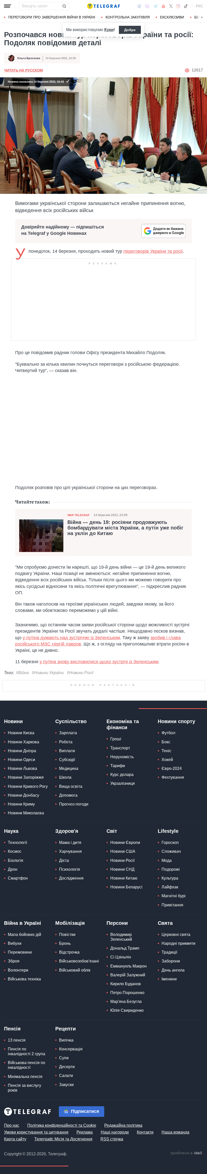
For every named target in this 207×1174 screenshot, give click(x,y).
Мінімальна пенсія (25, 1076)
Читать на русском (23, 70)
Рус (199, 6)
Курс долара (122, 774)
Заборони (171, 961)
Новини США (122, 851)
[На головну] (103, 6)
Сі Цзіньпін (120, 957)
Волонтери (18, 970)
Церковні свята (176, 934)
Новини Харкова (23, 742)
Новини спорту (176, 721)
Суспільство (71, 721)
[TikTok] (186, 6)
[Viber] (147, 6)
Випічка (66, 1040)
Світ (112, 831)
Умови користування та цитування (36, 1132)
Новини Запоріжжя (26, 777)
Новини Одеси (21, 759)
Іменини (169, 979)
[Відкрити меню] (7, 6)
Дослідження (71, 878)
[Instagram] (178, 6)
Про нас (11, 1125)
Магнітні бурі (174, 896)
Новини (13, 721)
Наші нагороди (115, 1132)
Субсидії (67, 759)
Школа (65, 777)
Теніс (166, 751)
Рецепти (65, 1028)
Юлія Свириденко (127, 1010)
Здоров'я (66, 831)
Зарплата (68, 733)
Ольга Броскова (28, 58)
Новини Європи (125, 842)
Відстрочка (69, 952)
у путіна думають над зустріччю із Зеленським (71, 637)
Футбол (168, 733)
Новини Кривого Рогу (28, 786)
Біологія (15, 860)
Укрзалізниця (122, 783)
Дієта (64, 860)
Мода (167, 860)
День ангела (173, 970)
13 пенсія (16, 1040)
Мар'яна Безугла (126, 1001)
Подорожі (171, 869)
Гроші (115, 739)
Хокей (167, 759)
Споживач (171, 851)
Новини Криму (21, 804)
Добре (130, 30)
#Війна (22, 673)
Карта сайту (15, 1139)
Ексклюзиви (172, 17)
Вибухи (14, 943)
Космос (14, 851)
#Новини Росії (80, 673)
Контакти (145, 1132)
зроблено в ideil (186, 1153)
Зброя (13, 961)
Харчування (70, 851)
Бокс (166, 742)
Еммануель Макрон (128, 966)
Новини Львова (22, 768)
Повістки (67, 934)
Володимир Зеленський (121, 936)
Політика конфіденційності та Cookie (61, 1125)
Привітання (172, 905)
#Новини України (48, 673)
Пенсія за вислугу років (24, 1087)
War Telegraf (78, 515)
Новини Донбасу (23, 795)
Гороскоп (170, 842)
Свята (165, 923)
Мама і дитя (70, 842)
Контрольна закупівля (128, 17)
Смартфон (18, 878)
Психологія (69, 869)
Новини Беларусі (126, 887)
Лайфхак (170, 887)
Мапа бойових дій (24, 934)
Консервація (71, 1049)
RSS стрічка (111, 1139)
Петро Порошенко (127, 993)
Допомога (68, 795)
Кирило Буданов (125, 984)
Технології (17, 842)
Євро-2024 (172, 768)
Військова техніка (24, 979)
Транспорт (120, 748)
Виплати (67, 751)
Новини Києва (21, 733)
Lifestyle (168, 831)
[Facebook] (139, 6)
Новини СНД (122, 869)
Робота (65, 742)
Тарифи (117, 766)
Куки (109, 30)
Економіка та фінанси (123, 724)
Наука (11, 831)
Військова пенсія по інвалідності (26, 1065)
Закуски (66, 1085)
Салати (66, 1075)
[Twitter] (170, 6)
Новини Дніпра (22, 751)
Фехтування (173, 777)
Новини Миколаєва (26, 813)
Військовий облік (74, 970)
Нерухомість (122, 757)
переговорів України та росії (153, 251)
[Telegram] (155, 6)
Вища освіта (70, 786)
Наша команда (175, 1132)
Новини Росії (122, 860)
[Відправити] (64, 6)
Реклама (84, 1132)
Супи (64, 1058)
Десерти (67, 1067)
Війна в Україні (22, 923)
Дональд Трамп (124, 948)
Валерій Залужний (127, 975)
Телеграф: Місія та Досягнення (63, 1139)
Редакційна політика (123, 1125)
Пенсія (12, 1028)
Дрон (12, 869)
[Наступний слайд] (202, 17)
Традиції (169, 952)
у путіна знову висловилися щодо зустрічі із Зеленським (99, 661)
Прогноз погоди (73, 804)
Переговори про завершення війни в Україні (51, 17)
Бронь (65, 943)
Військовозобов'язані (79, 961)
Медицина (68, 768)
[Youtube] (163, 6)
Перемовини (20, 952)
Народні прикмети (178, 943)
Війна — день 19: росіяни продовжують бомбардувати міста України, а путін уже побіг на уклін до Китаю (125, 527)
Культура (170, 878)
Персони (117, 923)
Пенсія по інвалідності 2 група (26, 1051)
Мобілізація (70, 923)
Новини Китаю (123, 878)
